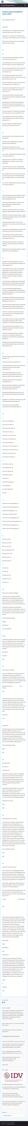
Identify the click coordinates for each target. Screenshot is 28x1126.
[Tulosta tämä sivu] (24, 16)
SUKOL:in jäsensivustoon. (16, 1053)
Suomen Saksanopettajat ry (8, 5)
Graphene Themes (11, 1124)
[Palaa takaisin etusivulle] (14, 2)
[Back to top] (25, 1123)
